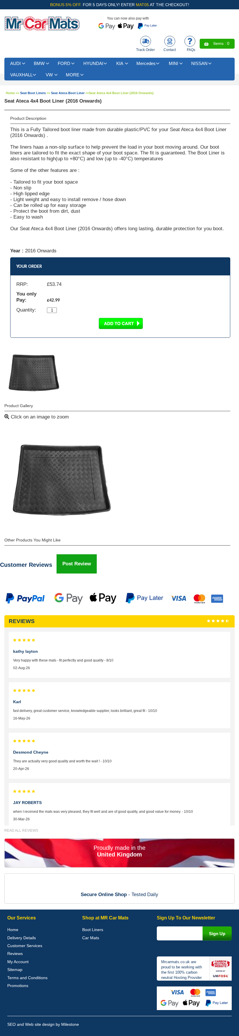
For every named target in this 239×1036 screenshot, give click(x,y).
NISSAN (199, 63)
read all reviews (21, 831)
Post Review (76, 564)
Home (10, 93)
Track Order (145, 50)
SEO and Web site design (31, 1024)
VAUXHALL (21, 74)
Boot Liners (92, 929)
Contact (170, 50)
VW (49, 74)
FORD (64, 63)
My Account (18, 961)
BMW (39, 63)
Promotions (17, 985)
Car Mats (90, 937)
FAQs (191, 50)
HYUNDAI (93, 63)
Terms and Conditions (27, 977)
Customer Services (24, 945)
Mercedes (146, 63)
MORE (72, 74)
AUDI (15, 63)
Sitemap (14, 969)
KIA (119, 63)
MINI (173, 63)
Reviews (15, 953)
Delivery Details (21, 937)
